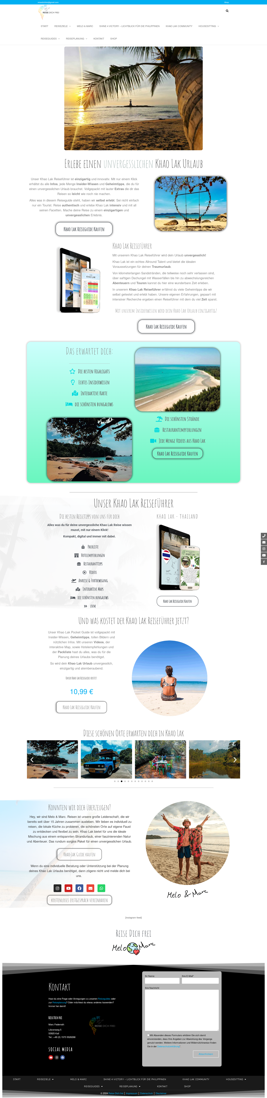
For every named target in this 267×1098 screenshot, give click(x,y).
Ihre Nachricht (152, 987)
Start (44, 26)
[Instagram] (57, 888)
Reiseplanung (75, 38)
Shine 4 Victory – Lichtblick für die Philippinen (129, 26)
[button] (31, 759)
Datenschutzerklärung (168, 1046)
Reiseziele (61, 26)
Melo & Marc (85, 26)
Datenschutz (146, 1093)
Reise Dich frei (115, 1093)
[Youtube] (68, 888)
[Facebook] (79, 888)
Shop (226, 2)
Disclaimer (161, 1093)
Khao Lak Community (179, 26)
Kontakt (98, 38)
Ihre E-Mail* (188, 976)
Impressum (132, 1093)
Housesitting (207, 26)
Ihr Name (149, 976)
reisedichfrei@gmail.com (48, 2)
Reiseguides (49, 38)
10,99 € (81, 691)
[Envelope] (90, 888)
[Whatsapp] (101, 888)
